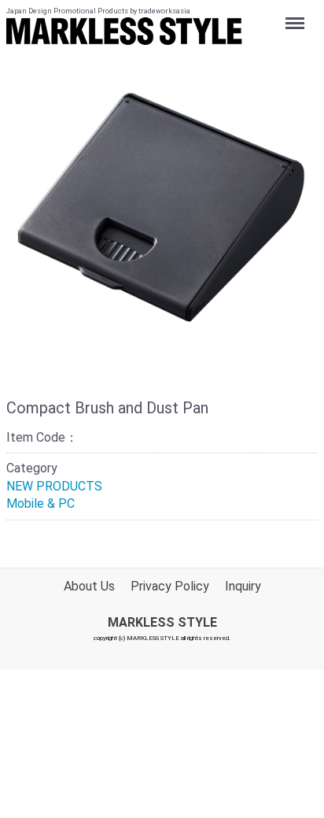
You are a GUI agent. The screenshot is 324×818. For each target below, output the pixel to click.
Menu (297, 14)
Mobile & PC (40, 503)
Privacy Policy (170, 586)
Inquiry (243, 586)
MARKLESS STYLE (162, 622)
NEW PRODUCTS (54, 486)
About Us (89, 586)
